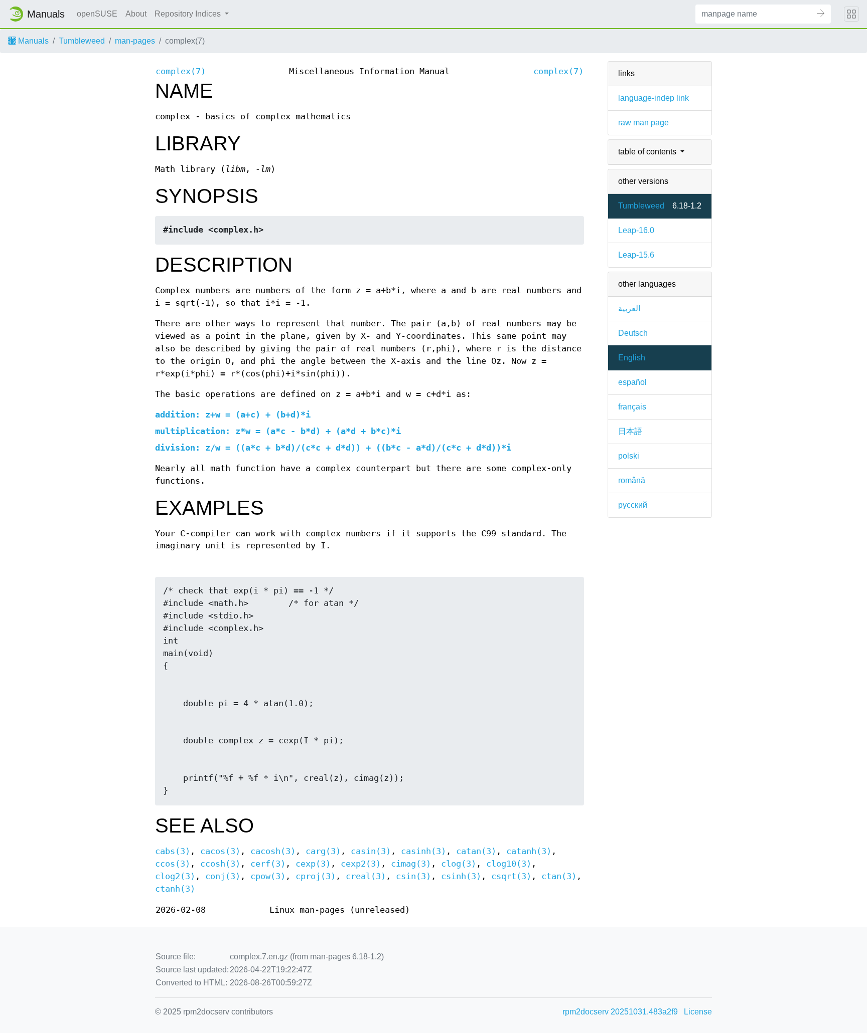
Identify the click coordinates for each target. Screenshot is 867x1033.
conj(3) (222, 876)
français (632, 406)
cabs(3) (172, 851)
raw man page (643, 122)
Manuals (32, 41)
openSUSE (97, 14)
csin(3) (413, 876)
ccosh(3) (220, 864)
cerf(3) (267, 864)
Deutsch (633, 333)
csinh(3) (461, 876)
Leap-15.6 (636, 255)
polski (628, 456)
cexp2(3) (361, 864)
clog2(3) (175, 876)
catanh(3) (528, 851)
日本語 (630, 431)
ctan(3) (558, 876)
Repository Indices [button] (189, 14)
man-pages (135, 41)
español (632, 382)
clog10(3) (508, 864)
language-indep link (653, 98)
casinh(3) (423, 851)
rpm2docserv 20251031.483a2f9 (620, 1011)
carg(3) (323, 851)
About (136, 14)
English (631, 357)
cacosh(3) (273, 851)
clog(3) (458, 864)
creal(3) (366, 876)
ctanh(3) (175, 889)
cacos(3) (220, 851)
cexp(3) (313, 864)
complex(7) (181, 71)
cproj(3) (316, 876)
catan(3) (476, 851)
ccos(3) (172, 864)
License (698, 1011)
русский (632, 505)
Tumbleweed (82, 41)
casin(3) (371, 851)
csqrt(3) (511, 876)
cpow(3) (267, 876)
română (631, 480)
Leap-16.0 (636, 230)
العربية (629, 308)
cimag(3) (411, 864)
